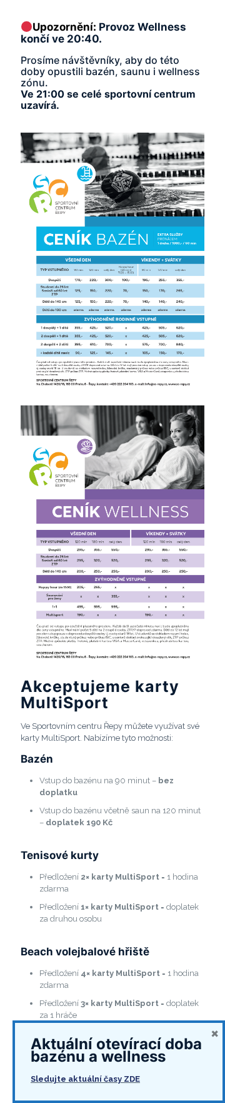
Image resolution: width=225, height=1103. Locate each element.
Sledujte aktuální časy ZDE (85, 1079)
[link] (112, 263)
